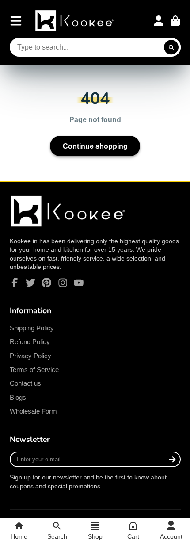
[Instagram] (63, 282)
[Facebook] (14, 282)
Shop (95, 536)
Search (57, 536)
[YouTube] (79, 282)
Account (158, 20)
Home (19, 536)
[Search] (171, 47)
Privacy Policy (30, 356)
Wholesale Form (33, 411)
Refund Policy (30, 341)
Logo (75, 20)
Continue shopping (95, 146)
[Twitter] (30, 282)
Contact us (25, 383)
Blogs (18, 397)
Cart (175, 20)
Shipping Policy (32, 328)
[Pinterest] (46, 282)
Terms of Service (34, 369)
